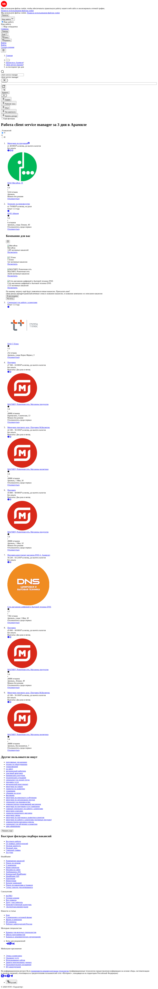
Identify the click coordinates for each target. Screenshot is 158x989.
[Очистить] (4, 80)
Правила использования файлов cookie (43, 13)
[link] (5, 37)
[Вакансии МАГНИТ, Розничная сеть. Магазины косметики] (81, 453)
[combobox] (12, 75)
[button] (3, 43)
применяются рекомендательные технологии (50, 971)
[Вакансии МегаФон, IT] (81, 167)
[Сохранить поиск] (3, 87)
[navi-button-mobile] (3, 50)
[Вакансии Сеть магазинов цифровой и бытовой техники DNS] (81, 585)
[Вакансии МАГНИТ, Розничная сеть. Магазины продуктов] (81, 388)
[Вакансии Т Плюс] (81, 325)
